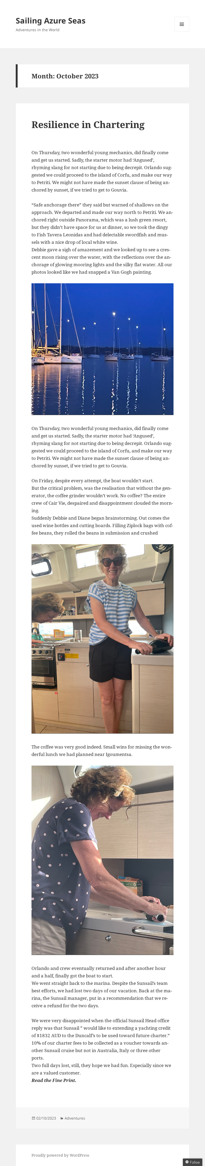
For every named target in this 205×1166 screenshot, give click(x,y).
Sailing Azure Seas (50, 20)
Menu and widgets (182, 31)
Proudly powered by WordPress (60, 1155)
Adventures (75, 1118)
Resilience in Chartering (88, 124)
